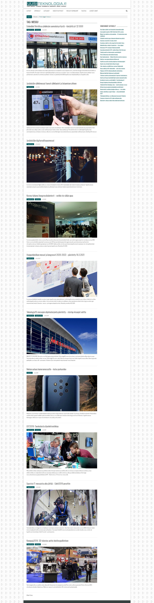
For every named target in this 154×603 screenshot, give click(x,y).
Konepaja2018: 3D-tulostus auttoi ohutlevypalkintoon (47, 540)
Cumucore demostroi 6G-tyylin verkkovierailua (111, 98)
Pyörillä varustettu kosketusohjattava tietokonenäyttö (112, 61)
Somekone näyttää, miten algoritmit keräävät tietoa (112, 43)
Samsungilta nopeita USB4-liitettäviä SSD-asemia (112, 32)
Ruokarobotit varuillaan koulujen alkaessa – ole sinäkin (112, 89)
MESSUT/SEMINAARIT (72, 11)
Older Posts (30, 595)
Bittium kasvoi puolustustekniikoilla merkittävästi (111, 87)
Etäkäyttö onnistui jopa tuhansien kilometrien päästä (112, 38)
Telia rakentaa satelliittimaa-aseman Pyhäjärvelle (111, 66)
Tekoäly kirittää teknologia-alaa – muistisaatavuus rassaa (113, 85)
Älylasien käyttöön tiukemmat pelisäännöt (109, 73)
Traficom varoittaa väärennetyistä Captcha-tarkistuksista (113, 75)
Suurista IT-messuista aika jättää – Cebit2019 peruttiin (48, 483)
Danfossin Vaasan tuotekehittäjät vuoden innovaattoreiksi (113, 78)
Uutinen (38, 30)
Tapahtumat (39, 315)
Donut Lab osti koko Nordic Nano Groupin (109, 64)
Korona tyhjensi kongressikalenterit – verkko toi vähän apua (50, 195)
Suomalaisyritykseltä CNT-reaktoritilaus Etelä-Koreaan (113, 50)
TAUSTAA (83, 11)
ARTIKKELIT (37, 11)
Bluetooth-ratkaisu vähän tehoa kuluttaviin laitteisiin (112, 100)
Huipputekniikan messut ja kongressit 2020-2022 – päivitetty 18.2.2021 (55, 254)
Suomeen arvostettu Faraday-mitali (108, 41)
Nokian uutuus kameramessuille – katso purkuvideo (46, 369)
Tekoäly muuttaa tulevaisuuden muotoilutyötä (110, 52)
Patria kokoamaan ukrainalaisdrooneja (109, 54)
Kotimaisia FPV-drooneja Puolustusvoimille (110, 48)
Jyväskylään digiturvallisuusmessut (40, 140)
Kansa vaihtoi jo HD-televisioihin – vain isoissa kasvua (112, 68)
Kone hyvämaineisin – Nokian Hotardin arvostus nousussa (113, 57)
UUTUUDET (47, 11)
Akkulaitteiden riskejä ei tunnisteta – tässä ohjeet (111, 45)
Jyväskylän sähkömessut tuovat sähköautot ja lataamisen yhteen (51, 83)
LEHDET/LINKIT (94, 11)
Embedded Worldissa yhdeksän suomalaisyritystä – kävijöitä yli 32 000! (55, 26)
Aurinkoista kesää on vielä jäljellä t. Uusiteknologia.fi (112, 80)
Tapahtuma (30, 30)
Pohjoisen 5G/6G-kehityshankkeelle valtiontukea (111, 71)
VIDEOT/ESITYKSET (58, 11)
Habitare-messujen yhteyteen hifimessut (109, 59)
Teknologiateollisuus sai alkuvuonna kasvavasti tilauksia (113, 96)
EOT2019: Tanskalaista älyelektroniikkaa (42, 426)
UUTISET (29, 11)
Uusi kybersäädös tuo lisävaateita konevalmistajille (112, 29)
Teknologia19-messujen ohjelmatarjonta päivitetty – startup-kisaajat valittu (56, 312)
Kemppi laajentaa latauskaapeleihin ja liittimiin (111, 82)
